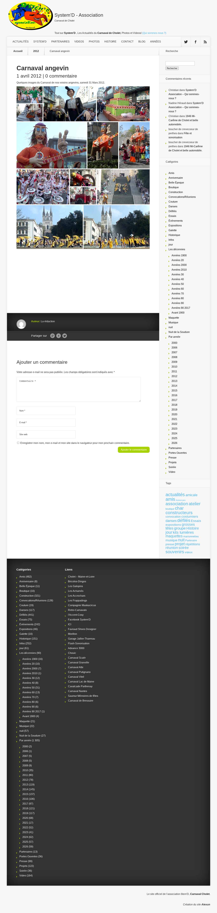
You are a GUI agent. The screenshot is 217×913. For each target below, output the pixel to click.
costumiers (189, 516)
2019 (174, 409)
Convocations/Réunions (182, 197)
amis (170, 499)
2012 (36, 51)
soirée (184, 548)
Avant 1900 (178, 312)
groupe (180, 528)
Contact (127, 41)
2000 (174, 342)
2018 (174, 404)
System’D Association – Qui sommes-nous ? (184, 94)
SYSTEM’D (40, 41)
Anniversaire (176, 177)
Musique (173, 322)
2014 (174, 385)
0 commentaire (61, 76)
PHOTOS (94, 41)
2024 (174, 433)
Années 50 (178, 284)
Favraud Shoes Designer (82, 629)
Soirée (172, 467)
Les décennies (177, 249)
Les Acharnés (75, 591)
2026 (174, 443)
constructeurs (179, 512)
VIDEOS (79, 41)
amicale (191, 495)
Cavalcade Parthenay (80, 686)
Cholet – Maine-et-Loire (81, 576)
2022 (174, 424)
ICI (69, 624)
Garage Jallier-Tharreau (81, 638)
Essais (172, 216)
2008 (174, 357)
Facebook (58, 335)
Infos (171, 239)
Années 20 (178, 260)
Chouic (72, 653)
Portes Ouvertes (178, 452)
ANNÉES (155, 41)
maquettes (174, 536)
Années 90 (178, 303)
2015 (174, 390)
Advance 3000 (76, 648)
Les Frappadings (77, 600)
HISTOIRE (110, 41)
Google (52, 335)
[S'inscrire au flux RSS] (205, 42)
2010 (174, 366)
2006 (174, 347)
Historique (174, 235)
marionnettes (191, 536)
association (177, 503)
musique (171, 540)
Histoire (192, 528)
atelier (194, 503)
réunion (172, 548)
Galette (173, 230)
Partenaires (175, 448)
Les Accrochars (76, 595)
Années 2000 (179, 265)
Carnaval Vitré (76, 676)
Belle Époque (176, 182)
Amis (171, 173)
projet (180, 544)
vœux (189, 552)
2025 (174, 438)
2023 (174, 428)
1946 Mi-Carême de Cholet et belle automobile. (183, 120)
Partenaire (191, 540)
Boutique (174, 187)
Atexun (205, 904)
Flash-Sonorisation (78, 643)
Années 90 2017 (181, 308)
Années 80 (178, 298)
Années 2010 (179, 269)
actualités (175, 494)
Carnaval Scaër (77, 657)
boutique (170, 508)
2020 (174, 414)
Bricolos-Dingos (77, 581)
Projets (172, 462)
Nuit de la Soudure (179, 332)
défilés (183, 520)
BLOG (141, 41)
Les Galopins (75, 586)
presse (170, 544)
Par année (174, 336)
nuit (171, 327)
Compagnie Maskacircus (82, 605)
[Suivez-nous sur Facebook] (195, 42)
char (179, 508)
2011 (174, 371)
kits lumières (183, 532)
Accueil (17, 51)
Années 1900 (179, 255)
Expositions (175, 225)
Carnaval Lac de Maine (81, 681)
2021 (174, 419)
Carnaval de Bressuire (80, 700)
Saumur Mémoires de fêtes (83, 696)
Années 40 (178, 279)
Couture (173, 201)
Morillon (72, 634)
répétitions (192, 544)
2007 (174, 352)
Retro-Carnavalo (77, 610)
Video (172, 472)
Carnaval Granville (78, 662)
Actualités (21, 41)
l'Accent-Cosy (76, 614)
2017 (174, 400)
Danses (173, 206)
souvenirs (175, 551)
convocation (173, 516)
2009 (174, 362)
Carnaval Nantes (77, 691)
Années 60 (178, 288)
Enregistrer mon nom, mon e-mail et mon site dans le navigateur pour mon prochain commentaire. (75, 443)
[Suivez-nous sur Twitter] (186, 42)
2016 (174, 395)
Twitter (64, 335)
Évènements (176, 220)
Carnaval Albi (75, 667)
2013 (174, 381)
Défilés (172, 211)
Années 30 (178, 274)
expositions (173, 524)
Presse (172, 457)
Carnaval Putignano (79, 672)
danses (171, 521)
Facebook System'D (79, 619)
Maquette (174, 317)
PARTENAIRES (60, 41)
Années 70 (178, 293)
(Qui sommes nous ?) (154, 33)
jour (171, 244)
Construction (176, 192)
